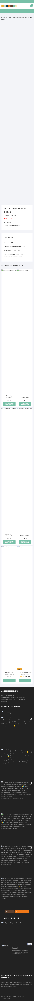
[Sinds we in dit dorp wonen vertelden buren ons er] (17, 732)
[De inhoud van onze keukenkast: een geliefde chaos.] (17, 797)
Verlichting (8, 17)
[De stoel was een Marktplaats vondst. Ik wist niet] (17, 893)
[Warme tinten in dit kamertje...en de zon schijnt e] (17, 861)
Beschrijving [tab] (9, 237)
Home (3, 17)
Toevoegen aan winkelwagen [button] (9, 404)
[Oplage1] (5, 945)
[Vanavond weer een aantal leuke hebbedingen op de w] (17, 829)
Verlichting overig (17, 17)
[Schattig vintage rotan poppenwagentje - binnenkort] (17, 764)
